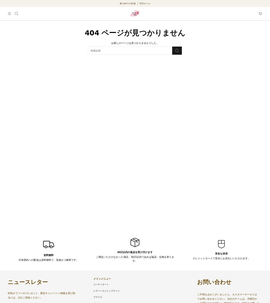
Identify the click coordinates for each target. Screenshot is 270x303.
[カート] (260, 14)
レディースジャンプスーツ (106, 291)
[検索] (177, 51)
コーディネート (101, 284)
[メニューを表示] (9, 14)
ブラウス (97, 297)
